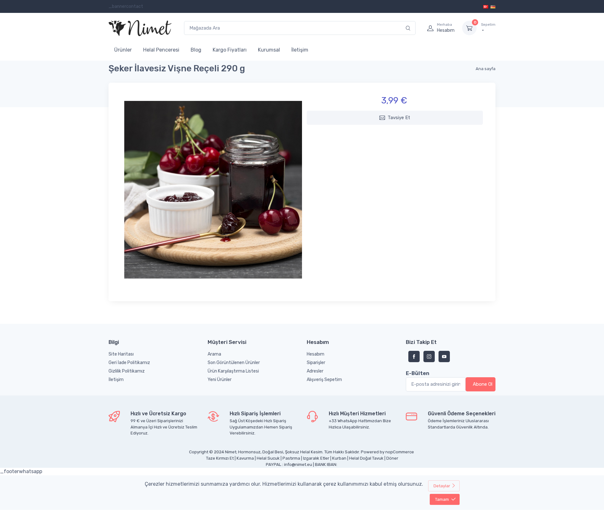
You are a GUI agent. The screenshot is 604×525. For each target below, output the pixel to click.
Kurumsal (269, 50)
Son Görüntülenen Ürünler (234, 362)
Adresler (315, 371)
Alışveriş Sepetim (324, 379)
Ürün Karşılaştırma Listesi (233, 371)
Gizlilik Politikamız (127, 371)
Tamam (442, 499)
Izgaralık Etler (316, 458)
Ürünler (123, 50)
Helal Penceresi (161, 50)
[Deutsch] (492, 6)
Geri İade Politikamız (129, 362)
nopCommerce (399, 452)
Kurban (339, 458)
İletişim (299, 50)
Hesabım (315, 354)
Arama (214, 354)
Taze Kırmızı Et (220, 458)
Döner (392, 458)
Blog (196, 50)
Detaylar (441, 486)
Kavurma (245, 458)
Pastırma (291, 458)
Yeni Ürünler (220, 379)
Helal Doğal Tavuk (366, 458)
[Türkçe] (486, 6)
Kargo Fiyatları (230, 50)
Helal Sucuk (268, 458)
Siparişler (316, 362)
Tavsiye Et (399, 117)
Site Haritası (121, 354)
